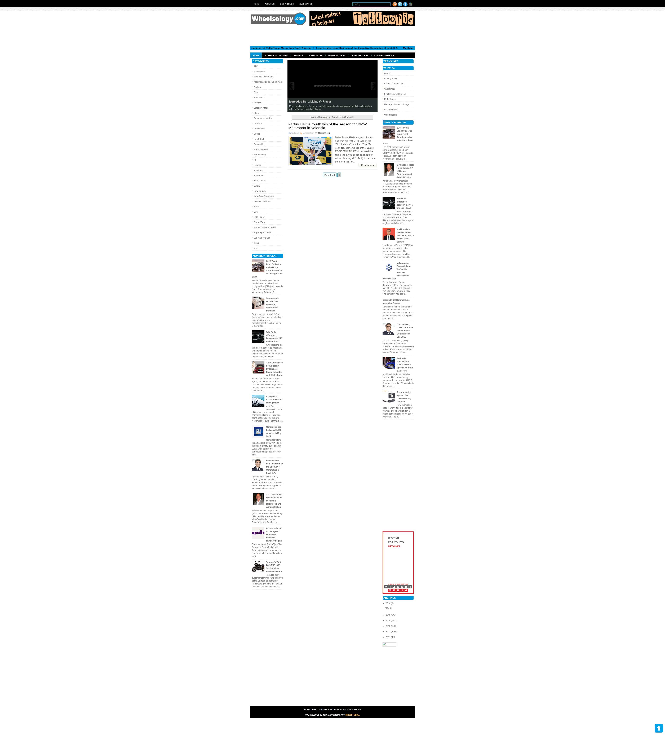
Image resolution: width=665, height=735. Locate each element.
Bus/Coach (259, 97)
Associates (315, 55)
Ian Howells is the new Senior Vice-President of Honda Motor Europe (405, 235)
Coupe (257, 133)
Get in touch (287, 4)
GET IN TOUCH (354, 709)
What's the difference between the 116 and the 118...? (274, 336)
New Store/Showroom (264, 196)
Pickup (257, 206)
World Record (390, 114)
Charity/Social (390, 78)
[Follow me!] (400, 5)
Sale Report (259, 216)
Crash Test (259, 138)
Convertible (259, 128)
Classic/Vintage (261, 107)
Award (387, 73)
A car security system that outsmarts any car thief (404, 396)
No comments (324, 133)
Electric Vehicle (261, 149)
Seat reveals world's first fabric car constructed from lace (272, 304)
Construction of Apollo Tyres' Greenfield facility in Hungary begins (274, 534)
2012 (388, 631)
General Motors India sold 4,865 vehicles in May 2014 (273, 431)
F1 (255, 159)
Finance (257, 164)
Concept (258, 123)
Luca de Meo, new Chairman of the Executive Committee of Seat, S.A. (323, 48)
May (387, 607)
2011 (388, 636)
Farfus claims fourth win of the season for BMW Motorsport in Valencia (327, 126)
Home (256, 4)
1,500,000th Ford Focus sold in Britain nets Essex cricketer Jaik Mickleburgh (274, 369)
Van (255, 248)
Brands (298, 55)
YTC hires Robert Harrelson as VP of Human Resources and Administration (274, 500)
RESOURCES (339, 709)
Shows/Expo (259, 222)
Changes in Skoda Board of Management (273, 399)
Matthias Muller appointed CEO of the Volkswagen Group (402, 48)
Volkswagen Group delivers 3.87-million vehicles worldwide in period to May (397, 270)
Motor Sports (390, 99)
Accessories (259, 71)
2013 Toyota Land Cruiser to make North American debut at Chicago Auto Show (267, 268)
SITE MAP (327, 709)
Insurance (258, 170)
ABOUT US (317, 709)
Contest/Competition (394, 83)
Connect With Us (384, 55)
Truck (256, 242)
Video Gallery (360, 55)
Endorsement (260, 154)
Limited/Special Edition (395, 93)
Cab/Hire (258, 102)
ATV (256, 66)
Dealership (259, 144)
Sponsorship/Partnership (265, 227)
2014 (388, 620)
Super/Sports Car (262, 237)
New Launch (260, 190)
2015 (388, 614)
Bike (256, 92)
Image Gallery (336, 55)
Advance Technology (263, 76)
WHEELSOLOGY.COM (317, 715)
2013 (388, 625)
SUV (256, 211)
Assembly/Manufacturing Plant (268, 81)
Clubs (256, 112)
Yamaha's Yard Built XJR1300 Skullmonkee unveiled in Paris (274, 566)
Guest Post (389, 88)
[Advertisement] (332, 36)
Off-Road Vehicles (262, 201)
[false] (332, 86)
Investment (259, 175)
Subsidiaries (305, 4)
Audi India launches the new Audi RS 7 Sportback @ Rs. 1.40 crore (405, 364)
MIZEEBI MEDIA (352, 715)
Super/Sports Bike (262, 232)
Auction (257, 86)
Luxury (257, 185)
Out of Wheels (390, 109)
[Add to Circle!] (410, 5)
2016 (388, 603)
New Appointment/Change (396, 104)
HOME (307, 709)
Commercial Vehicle (263, 118)
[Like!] (405, 5)
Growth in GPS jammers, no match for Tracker (396, 301)
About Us (269, 4)
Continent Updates (276, 55)
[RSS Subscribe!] (394, 5)
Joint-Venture (260, 180)
